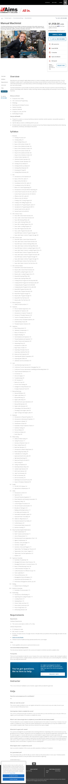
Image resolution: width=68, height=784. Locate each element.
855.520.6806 (4, 98)
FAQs (2, 88)
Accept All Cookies (13, 775)
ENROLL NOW (57, 35)
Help (47, 772)
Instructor (3, 85)
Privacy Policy (44, 780)
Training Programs (8, 18)
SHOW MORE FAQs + (15, 759)
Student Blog (57, 770)
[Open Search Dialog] (65, 2)
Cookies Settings (13, 779)
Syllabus (3, 79)
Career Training (28, 770)
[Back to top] (34, 769)
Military (47, 770)
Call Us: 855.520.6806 (61, 18)
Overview (3, 76)
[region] (13, 772)
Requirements (4, 82)
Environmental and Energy (18, 18)
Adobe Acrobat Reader (18, 637)
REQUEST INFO (61, 65)
